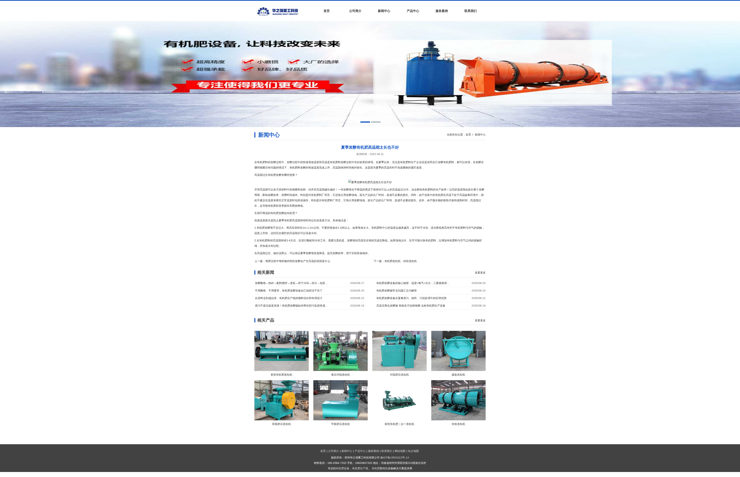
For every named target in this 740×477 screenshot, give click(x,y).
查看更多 (480, 272)
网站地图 (400, 451)
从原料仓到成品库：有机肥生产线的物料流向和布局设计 (288, 298)
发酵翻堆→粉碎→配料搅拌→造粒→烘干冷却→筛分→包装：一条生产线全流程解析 (292, 283)
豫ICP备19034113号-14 (394, 457)
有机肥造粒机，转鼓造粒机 (400, 261)
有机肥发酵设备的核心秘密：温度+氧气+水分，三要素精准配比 (414, 283)
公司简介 (355, 11)
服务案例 (442, 11)
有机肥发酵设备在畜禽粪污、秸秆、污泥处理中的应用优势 (411, 298)
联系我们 (470, 11)
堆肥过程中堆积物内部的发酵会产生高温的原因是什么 (297, 261)
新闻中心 (384, 11)
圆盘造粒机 (458, 374)
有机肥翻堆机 (380, 468)
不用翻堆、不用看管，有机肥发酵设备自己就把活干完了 (288, 290)
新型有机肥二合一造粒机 (399, 424)
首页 (327, 11)
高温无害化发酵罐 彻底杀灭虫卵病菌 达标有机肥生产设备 (410, 305)
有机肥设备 (342, 468)
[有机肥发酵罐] (283, 11)
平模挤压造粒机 (340, 424)
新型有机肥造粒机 (281, 374)
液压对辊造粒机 (340, 374)
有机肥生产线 (360, 468)
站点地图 (413, 451)
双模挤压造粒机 (281, 424)
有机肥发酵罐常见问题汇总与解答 (396, 290)
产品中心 (413, 11)
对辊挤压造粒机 (399, 374)
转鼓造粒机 (458, 424)
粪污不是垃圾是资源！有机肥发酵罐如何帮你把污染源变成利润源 (292, 305)
